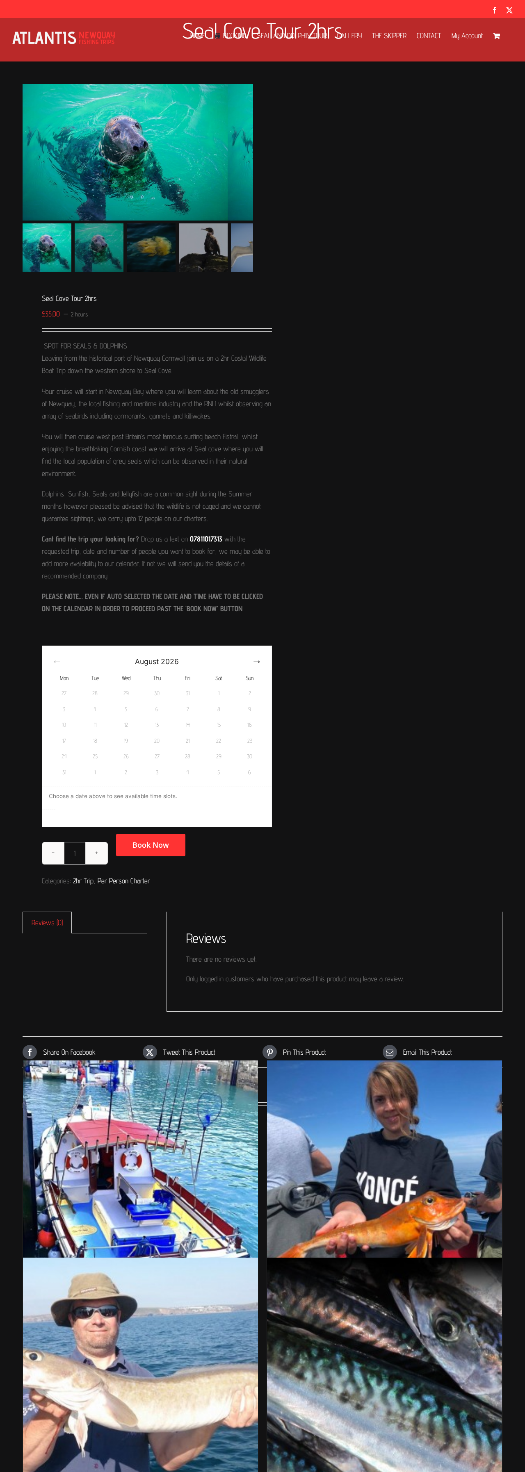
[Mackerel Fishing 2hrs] (384, 1375)
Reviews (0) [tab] (47, 922)
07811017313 (206, 539)
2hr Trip (83, 880)
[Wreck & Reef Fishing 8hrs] (140, 1375)
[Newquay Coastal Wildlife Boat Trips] (125, 152)
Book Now (150, 845)
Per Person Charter (124, 880)
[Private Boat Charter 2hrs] (140, 1177)
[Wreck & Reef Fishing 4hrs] (384, 1177)
